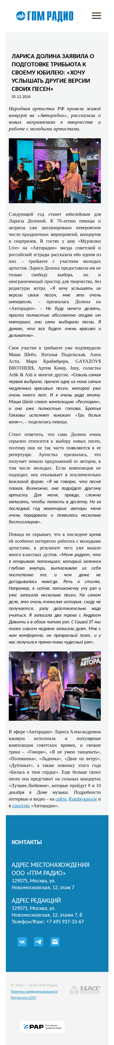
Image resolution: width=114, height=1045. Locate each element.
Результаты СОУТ (23, 998)
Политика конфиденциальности (34, 992)
